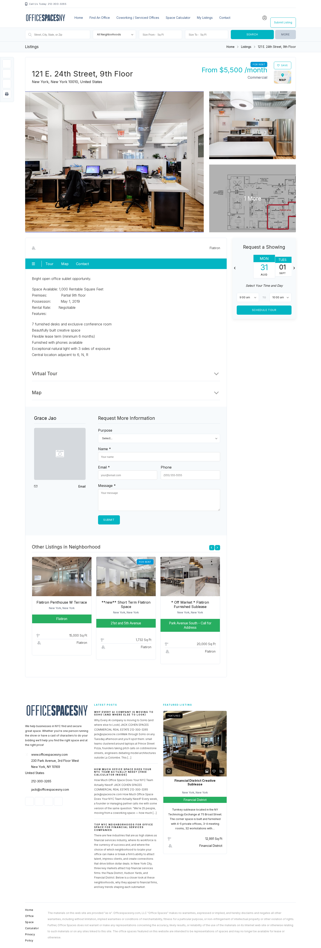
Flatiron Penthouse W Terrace (61, 602)
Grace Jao (45, 418)
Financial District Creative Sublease (195, 782)
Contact (224, 17)
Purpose (105, 430)
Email (82, 486)
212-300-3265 (41, 781)
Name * (104, 449)
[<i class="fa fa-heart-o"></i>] (214, 771)
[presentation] (211, 547)
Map (65, 264)
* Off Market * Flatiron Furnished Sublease (190, 604)
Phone (166, 467)
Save (284, 65)
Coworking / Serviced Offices (137, 17)
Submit (109, 519)
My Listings (205, 17)
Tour (49, 264)
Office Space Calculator (32, 922)
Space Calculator (178, 17)
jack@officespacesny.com (50, 789)
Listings (246, 47)
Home (78, 17)
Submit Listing (283, 22)
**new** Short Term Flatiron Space (126, 604)
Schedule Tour (264, 309)
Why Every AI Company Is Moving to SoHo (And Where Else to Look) (124, 713)
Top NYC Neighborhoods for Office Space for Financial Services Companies (123, 827)
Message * (107, 485)
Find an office (100, 17)
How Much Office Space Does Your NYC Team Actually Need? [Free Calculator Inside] (123, 772)
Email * (104, 467)
